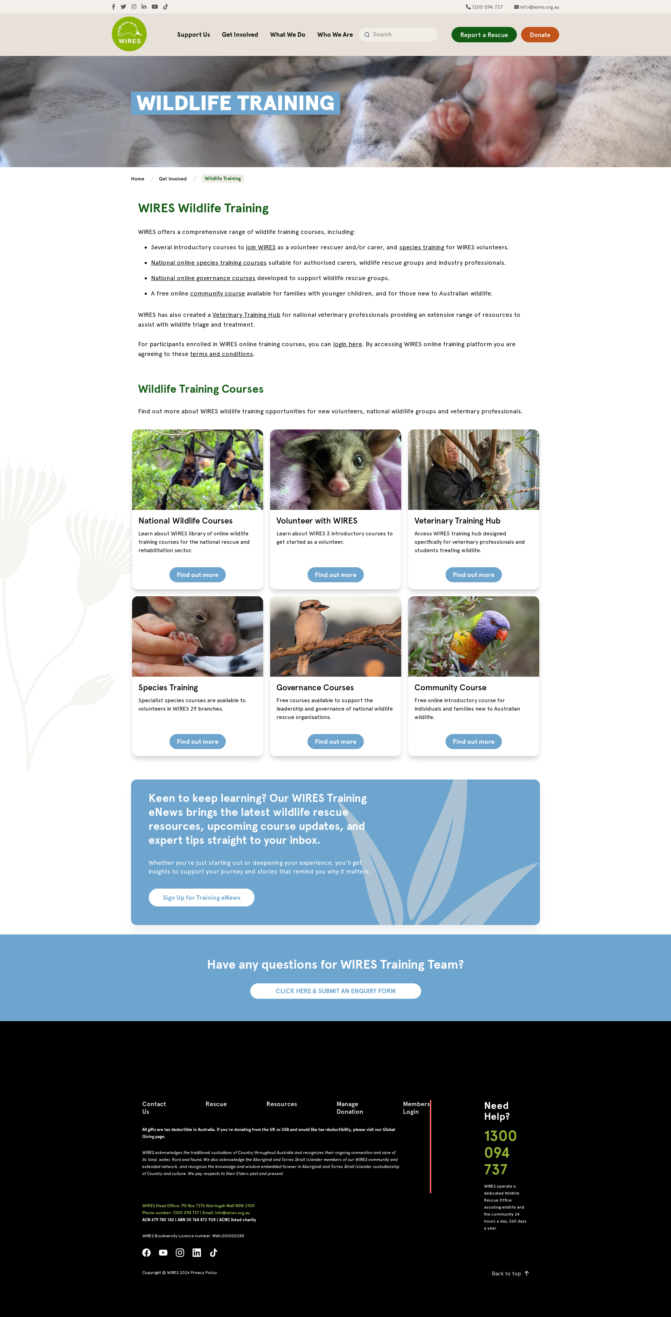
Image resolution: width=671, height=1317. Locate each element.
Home (138, 178)
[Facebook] (146, 1254)
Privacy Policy (204, 1272)
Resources (281, 1104)
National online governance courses (203, 278)
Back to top (506, 1273)
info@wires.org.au (539, 7)
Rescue (216, 1104)
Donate (540, 34)
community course (217, 293)
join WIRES (261, 247)
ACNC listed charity (237, 1219)
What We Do (287, 34)
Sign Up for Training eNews (201, 897)
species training (421, 247)
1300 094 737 (487, 7)
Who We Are (335, 34)
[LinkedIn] (197, 1254)
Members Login (416, 1107)
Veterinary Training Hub (246, 314)
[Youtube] (163, 1254)
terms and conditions (221, 353)
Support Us (193, 34)
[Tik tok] (213, 1254)
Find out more (197, 574)
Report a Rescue (484, 34)
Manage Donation (350, 1107)
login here (347, 344)
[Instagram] (180, 1254)
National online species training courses (209, 262)
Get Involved (240, 34)
